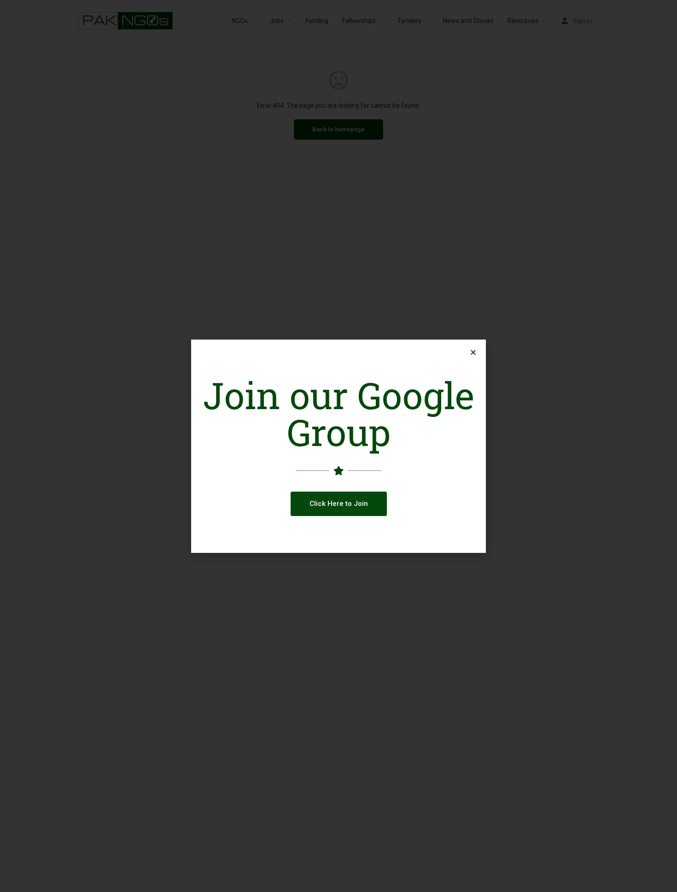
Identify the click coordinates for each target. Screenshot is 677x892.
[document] (338, 446)
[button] (339, 504)
